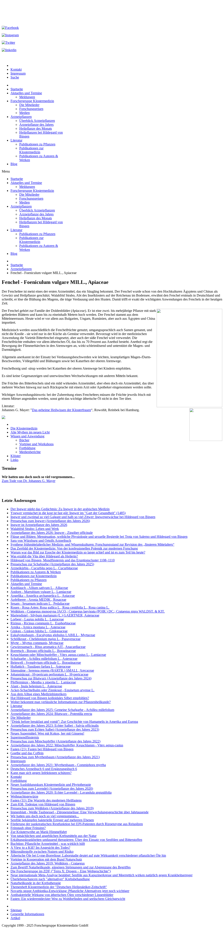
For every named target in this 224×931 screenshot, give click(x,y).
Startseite (16, 265)
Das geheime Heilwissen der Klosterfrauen (61, 410)
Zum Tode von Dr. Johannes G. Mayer (28, 481)
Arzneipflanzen (21, 269)
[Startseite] (112, 417)
